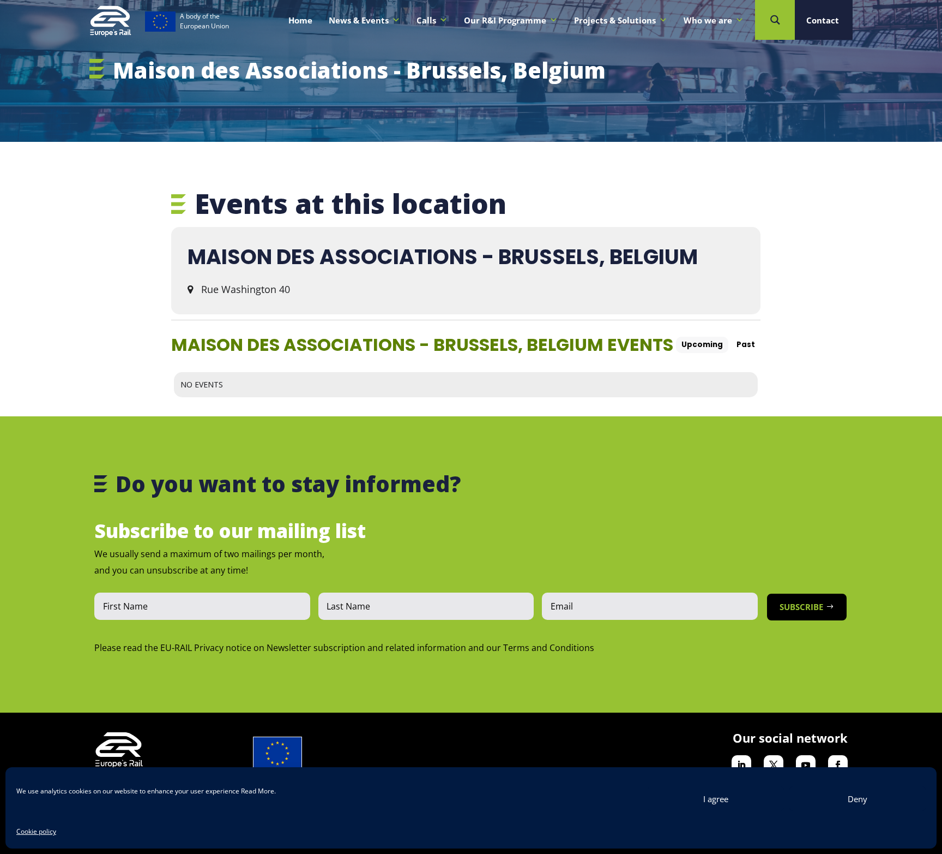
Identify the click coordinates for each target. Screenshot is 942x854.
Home (300, 20)
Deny (857, 798)
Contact (822, 20)
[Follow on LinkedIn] (741, 765)
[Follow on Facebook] (838, 765)
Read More (257, 791)
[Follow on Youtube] (806, 765)
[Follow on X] (773, 765)
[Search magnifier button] (775, 20)
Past (745, 344)
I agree (715, 798)
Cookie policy (36, 831)
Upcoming (702, 344)
